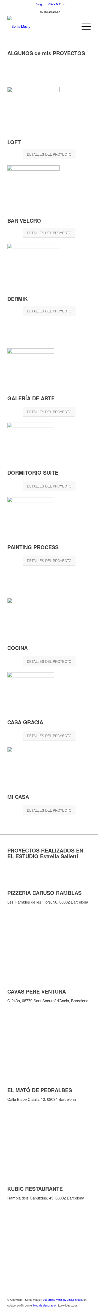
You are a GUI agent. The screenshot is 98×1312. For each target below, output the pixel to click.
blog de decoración (45, 1305)
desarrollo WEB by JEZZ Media (63, 1299)
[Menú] (83, 26)
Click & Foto (56, 4)
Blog (39, 4)
